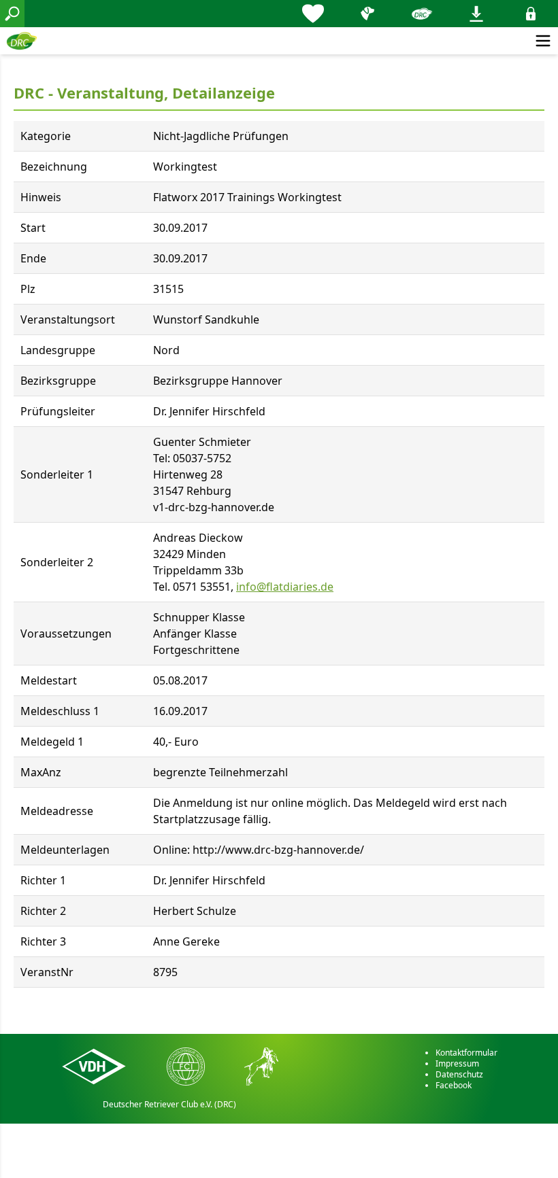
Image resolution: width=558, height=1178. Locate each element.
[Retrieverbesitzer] (367, 13)
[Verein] (422, 13)
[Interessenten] (313, 13)
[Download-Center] (476, 13)
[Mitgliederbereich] (531, 13)
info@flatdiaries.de (284, 586)
